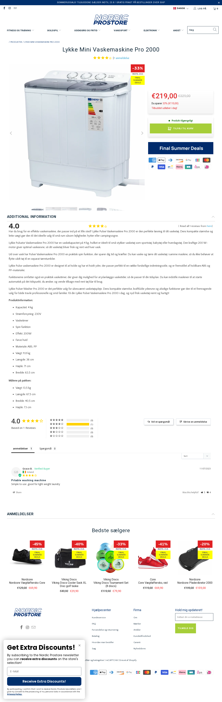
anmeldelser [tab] (20, 448)
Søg (94, 648)
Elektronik (150, 30)
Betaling (95, 636)
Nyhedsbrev (140, 648)
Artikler (137, 630)
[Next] (142, 133)
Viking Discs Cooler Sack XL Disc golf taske (69, 584)
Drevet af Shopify (128, 660)
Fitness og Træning (19, 30)
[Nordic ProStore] (111, 20)
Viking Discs (69, 579)
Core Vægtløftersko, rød (153, 582)
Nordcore (27, 579)
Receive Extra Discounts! (44, 681)
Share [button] (18, 492)
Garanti (137, 642)
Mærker (137, 624)
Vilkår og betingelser (94, 660)
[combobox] (203, 30)
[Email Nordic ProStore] (15, 8)
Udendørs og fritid (86, 30)
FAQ (94, 624)
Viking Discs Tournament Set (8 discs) (110, 584)
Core (153, 579)
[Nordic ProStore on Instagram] (9, 8)
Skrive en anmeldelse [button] (195, 421)
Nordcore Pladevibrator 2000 (194, 582)
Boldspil (53, 30)
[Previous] (11, 133)
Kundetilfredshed (142, 636)
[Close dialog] (80, 645)
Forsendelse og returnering (105, 630)
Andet (177, 30)
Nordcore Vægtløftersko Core (27, 582)
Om (135, 617)
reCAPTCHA (112, 660)
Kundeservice (99, 617)
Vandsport (121, 30)
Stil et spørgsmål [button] (160, 421)
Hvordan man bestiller (103, 642)
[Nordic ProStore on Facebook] (4, 8)
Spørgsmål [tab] (46, 448)
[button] (181, 8)
